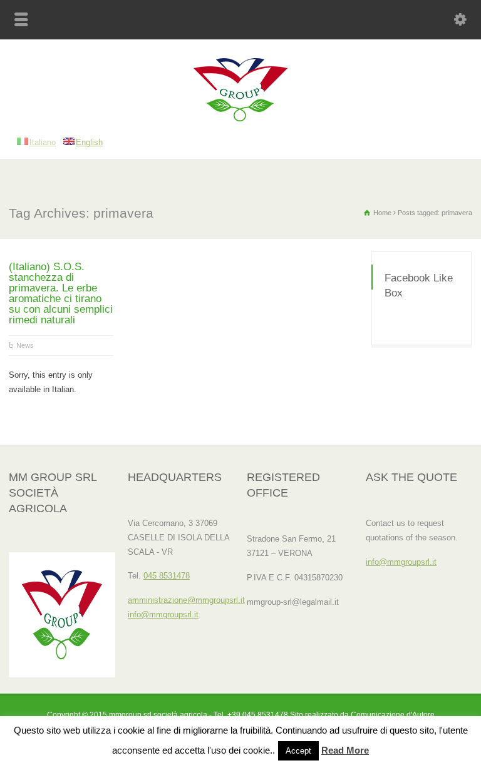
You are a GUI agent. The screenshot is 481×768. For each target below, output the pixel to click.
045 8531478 (166, 575)
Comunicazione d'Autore (393, 714)
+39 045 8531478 (257, 714)
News (25, 345)
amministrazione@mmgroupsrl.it (186, 600)
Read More (345, 750)
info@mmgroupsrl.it (163, 614)
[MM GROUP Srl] (240, 118)
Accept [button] (298, 750)
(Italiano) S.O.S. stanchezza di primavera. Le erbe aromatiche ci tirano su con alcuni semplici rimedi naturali (61, 293)
